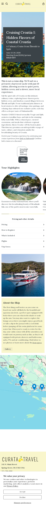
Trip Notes (5, 247)
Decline (22, 497)
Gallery (8, 349)
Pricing (4, 224)
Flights (4, 241)
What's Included (8, 235)
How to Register (8, 230)
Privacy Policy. (12, 486)
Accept (22, 492)
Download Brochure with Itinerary (23, 151)
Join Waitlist (24, 160)
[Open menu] (2, 4)
